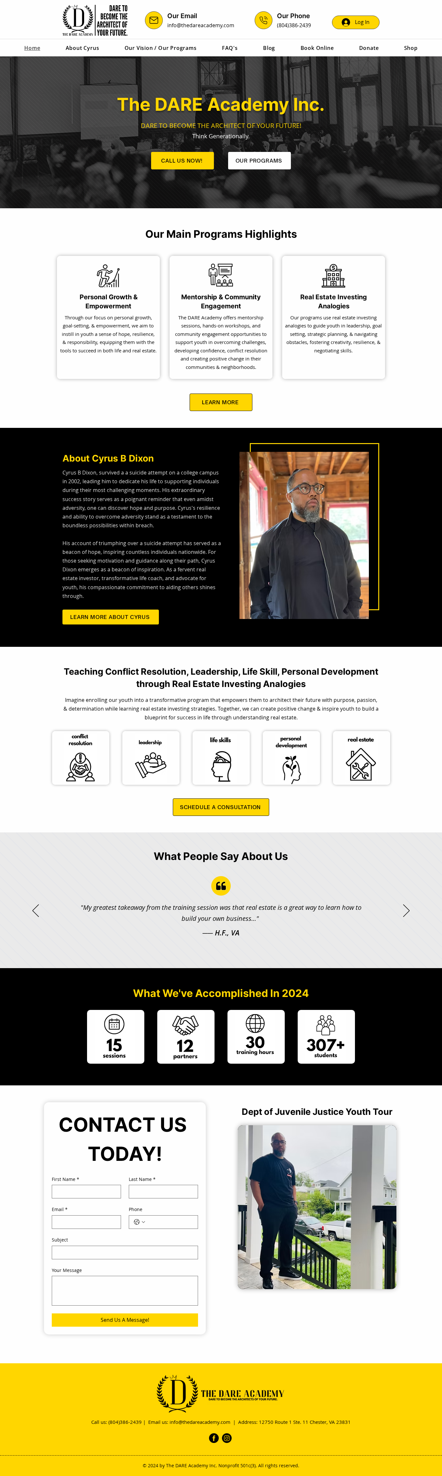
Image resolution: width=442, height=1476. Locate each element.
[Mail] (154, 20)
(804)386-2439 (294, 25)
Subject (60, 1240)
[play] (380, 1283)
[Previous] (35, 911)
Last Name (142, 1179)
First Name (65, 1179)
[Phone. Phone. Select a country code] (139, 1222)
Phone (135, 1209)
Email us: (159, 1422)
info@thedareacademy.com (200, 25)
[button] (317, 1207)
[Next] (406, 911)
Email (60, 1209)
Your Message (67, 1270)
